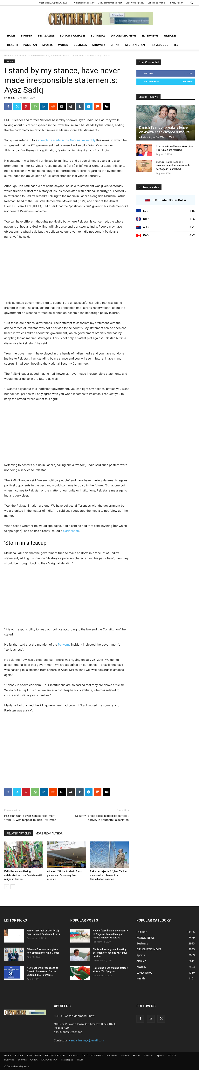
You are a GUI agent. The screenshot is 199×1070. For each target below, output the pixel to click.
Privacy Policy (176, 2)
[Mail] (151, 1019)
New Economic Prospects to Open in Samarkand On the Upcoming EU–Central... (42, 971)
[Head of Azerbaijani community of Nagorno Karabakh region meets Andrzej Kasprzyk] (80, 936)
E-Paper (26, 35)
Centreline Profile (156, 2)
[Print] (71, 106)
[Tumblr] (80, 106)
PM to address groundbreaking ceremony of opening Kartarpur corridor (110, 953)
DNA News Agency (135, 2)
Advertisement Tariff (84, 2)
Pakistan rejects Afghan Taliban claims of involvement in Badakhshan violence (108, 875)
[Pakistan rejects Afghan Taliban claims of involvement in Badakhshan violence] (109, 854)
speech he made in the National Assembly (66, 140)
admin (11, 97)
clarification (71, 531)
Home (11, 35)
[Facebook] (8, 106)
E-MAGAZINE (46, 35)
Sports (47, 45)
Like (190, 73)
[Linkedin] (44, 106)
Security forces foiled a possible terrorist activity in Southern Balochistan (102, 818)
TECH (177, 45)
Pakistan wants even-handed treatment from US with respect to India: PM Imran (30, 818)
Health (12, 45)
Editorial (98, 35)
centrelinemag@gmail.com (86, 1040)
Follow (187, 81)
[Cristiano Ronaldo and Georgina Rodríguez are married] (144, 150)
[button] (192, 2)
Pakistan (30, 45)
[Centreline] (99, 18)
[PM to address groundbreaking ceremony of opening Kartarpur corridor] (80, 954)
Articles (170, 35)
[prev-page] (6, 886)
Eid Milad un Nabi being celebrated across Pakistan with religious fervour (23, 875)
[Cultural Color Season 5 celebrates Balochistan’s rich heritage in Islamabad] (144, 166)
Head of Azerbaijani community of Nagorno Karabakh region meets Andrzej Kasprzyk (110, 934)
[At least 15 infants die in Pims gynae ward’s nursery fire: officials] (66, 854)
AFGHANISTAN (135, 45)
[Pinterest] (26, 106)
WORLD (63, 45)
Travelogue (159, 45)
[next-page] (12, 886)
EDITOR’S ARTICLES (73, 35)
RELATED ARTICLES (19, 833)
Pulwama (64, 644)
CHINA (115, 45)
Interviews (150, 35)
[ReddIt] (53, 106)
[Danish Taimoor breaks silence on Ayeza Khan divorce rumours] (165, 123)
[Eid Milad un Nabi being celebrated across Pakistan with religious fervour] (23, 854)
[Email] (62, 106)
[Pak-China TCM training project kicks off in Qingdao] (80, 973)
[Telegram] (89, 106)
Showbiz (98, 45)
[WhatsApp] (35, 106)
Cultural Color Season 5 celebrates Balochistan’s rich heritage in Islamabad (172, 165)
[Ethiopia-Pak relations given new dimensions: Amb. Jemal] (14, 954)
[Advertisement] (66, 271)
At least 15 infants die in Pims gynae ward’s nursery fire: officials (64, 875)
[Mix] (97, 106)
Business (80, 45)
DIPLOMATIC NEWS (124, 35)
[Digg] (106, 106)
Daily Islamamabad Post (110, 2)
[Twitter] (17, 106)
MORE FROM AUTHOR (49, 833)
